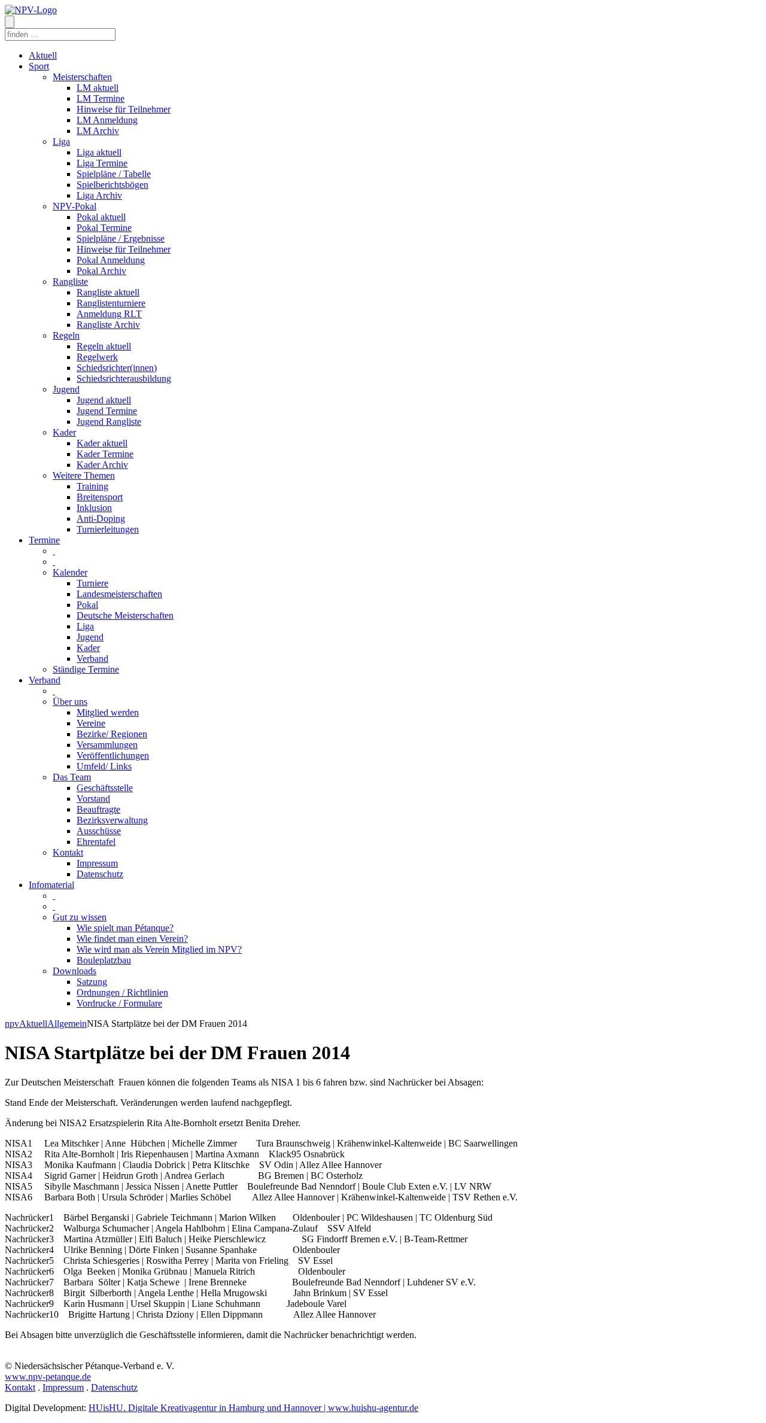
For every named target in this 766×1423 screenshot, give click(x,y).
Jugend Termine (107, 411)
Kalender (70, 572)
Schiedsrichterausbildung (124, 378)
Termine (44, 540)
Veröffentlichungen (113, 755)
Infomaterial (51, 885)
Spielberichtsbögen (112, 185)
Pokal (87, 605)
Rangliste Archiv (108, 325)
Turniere (92, 583)
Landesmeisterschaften (119, 594)
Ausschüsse (99, 831)
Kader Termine (105, 454)
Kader (64, 432)
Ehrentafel (96, 842)
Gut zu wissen (80, 917)
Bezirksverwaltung (112, 820)
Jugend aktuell (104, 400)
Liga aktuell (99, 152)
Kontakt (68, 852)
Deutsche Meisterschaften (125, 615)
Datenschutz (100, 874)
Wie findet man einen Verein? (132, 939)
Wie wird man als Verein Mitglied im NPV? (159, 949)
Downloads (74, 971)
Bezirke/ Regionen (112, 734)
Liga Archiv (99, 195)
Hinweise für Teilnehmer (124, 109)
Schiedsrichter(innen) (117, 368)
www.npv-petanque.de (48, 1377)
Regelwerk (97, 357)
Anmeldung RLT (109, 314)
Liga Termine (102, 163)
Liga (61, 141)
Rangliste (70, 281)
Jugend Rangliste (109, 421)
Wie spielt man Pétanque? (125, 928)
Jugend (66, 389)
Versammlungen (107, 745)
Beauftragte (98, 809)
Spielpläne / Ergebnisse (121, 238)
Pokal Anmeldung (111, 260)
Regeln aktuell (104, 346)
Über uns (70, 702)
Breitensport (100, 497)
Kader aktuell (102, 443)
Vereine (91, 723)
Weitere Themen (84, 475)
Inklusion (94, 508)
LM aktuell (97, 88)
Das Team (72, 777)
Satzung (92, 982)
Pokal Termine (104, 228)
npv (12, 1023)
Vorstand (93, 798)
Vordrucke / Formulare (119, 1003)
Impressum (97, 863)
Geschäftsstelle (105, 788)
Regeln (66, 335)
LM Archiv (98, 131)
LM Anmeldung (107, 120)
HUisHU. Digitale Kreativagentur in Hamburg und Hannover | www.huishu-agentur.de (253, 1408)
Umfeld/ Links (104, 766)
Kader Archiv (102, 465)
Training (92, 486)
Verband (92, 658)
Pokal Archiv (101, 271)
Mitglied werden (108, 712)
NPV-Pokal (74, 206)
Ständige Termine (86, 669)
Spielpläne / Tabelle (114, 174)
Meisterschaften (82, 77)
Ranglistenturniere (111, 303)
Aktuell (43, 55)
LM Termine (100, 98)
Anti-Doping (101, 518)
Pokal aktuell (101, 217)
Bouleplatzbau (104, 960)
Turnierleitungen (108, 529)
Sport (39, 66)
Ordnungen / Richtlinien (122, 992)
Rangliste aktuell (108, 292)
